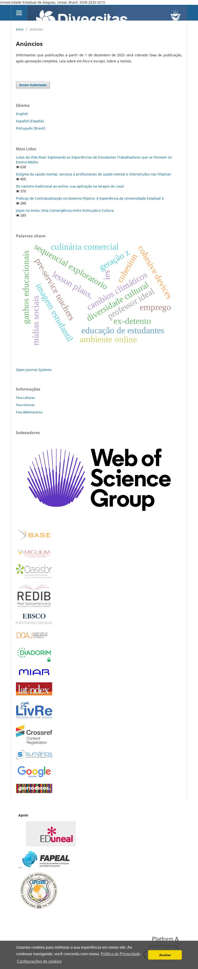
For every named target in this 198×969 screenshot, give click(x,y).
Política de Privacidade (120, 954)
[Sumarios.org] (34, 758)
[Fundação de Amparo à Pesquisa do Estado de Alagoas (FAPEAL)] (44, 866)
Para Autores (25, 405)
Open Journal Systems (34, 369)
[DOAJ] (34, 639)
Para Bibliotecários (29, 412)
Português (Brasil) (30, 128)
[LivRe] (34, 718)
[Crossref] (34, 743)
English (22, 113)
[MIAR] (34, 675)
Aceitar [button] (165, 955)
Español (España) (30, 121)
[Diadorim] (34, 661)
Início (20, 29)
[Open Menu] (19, 13)
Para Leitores (25, 397)
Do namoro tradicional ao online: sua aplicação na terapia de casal (70, 186)
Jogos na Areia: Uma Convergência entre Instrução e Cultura (65, 210)
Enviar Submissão (33, 85)
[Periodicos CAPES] (34, 791)
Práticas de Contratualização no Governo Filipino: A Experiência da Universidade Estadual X (90, 198)
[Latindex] (34, 694)
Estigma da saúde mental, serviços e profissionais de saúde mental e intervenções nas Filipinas (93, 174)
